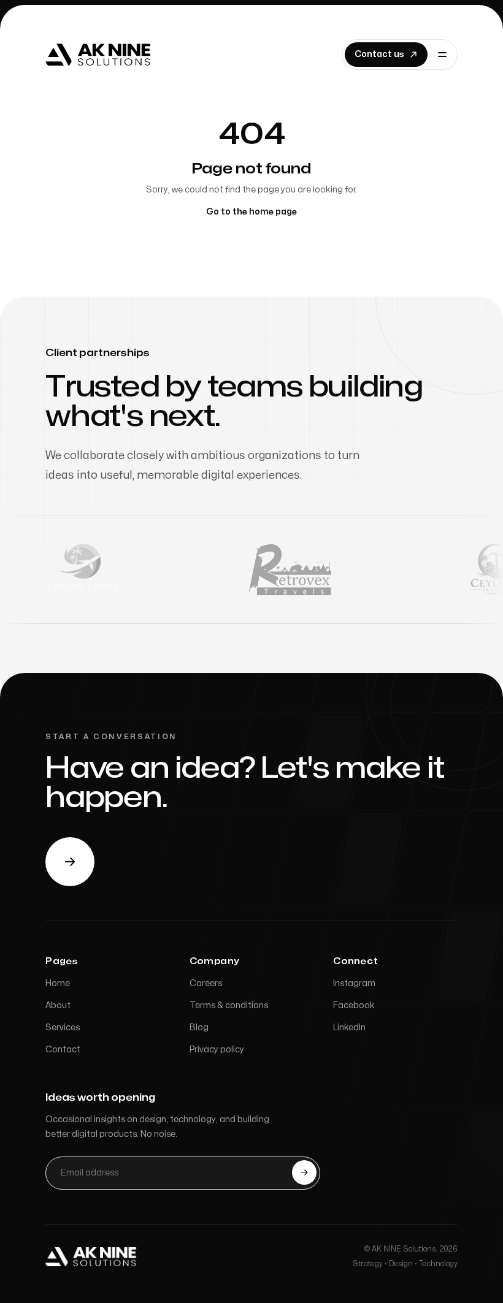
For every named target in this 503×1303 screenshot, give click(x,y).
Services (62, 1027)
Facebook (354, 1005)
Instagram (354, 983)
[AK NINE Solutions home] (92, 1256)
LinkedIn (349, 1027)
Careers (206, 983)
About (58, 1005)
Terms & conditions (229, 1005)
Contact (62, 1050)
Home (57, 983)
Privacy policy (217, 1050)
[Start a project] (69, 861)
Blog (199, 1027)
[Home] (99, 55)
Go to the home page (251, 212)
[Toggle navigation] (442, 54)
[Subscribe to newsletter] (304, 1172)
